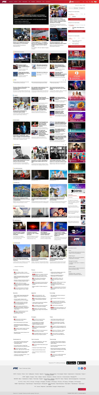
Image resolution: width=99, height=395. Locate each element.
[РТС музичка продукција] (76, 231)
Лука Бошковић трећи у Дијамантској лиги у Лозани (44, 98)
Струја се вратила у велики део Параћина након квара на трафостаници (24, 73)
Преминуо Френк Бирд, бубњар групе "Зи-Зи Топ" (40, 345)
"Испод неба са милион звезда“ (19, 216)
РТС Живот (48, 381)
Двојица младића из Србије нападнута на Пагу (39, 287)
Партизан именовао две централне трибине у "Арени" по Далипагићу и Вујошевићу (39, 327)
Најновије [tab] (70, 194)
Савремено (17, 220)
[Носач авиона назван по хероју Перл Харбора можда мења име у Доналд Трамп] (52, 124)
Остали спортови (66, 376)
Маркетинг (43, 386)
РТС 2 (25, 381)
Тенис (51, 317)
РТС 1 (21, 381)
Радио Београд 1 (21, 383)
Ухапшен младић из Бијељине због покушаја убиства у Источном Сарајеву (21, 300)
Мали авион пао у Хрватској (42, 72)
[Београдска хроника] (76, 96)
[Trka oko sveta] (76, 55)
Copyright (20, 393)
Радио (33, 1)
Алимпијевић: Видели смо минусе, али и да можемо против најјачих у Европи (40, 334)
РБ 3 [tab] (79, 38)
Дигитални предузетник (73, 378)
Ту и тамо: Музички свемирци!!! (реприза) (58, 216)
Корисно (16, 182)
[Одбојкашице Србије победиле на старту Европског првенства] (52, 113)
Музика (30, 378)
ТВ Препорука (18, 168)
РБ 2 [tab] (74, 38)
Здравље (52, 378)
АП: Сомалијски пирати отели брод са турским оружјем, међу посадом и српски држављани (58, 288)
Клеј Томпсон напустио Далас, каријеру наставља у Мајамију (60, 98)
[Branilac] (76, 65)
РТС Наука (37, 381)
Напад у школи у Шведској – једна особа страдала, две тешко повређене (58, 273)
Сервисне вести (71, 373)
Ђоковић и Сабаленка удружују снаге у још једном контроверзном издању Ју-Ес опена (58, 327)
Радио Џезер (81, 383)
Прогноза (71, 8)
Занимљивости (17, 339)
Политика (15, 270)
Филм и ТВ (58, 378)
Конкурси (55, 386)
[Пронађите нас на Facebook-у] (82, 368)
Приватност (15, 393)
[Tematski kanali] (76, 188)
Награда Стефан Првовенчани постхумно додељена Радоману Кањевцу (21, 161)
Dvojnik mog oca (72, 255)
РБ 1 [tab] (70, 38)
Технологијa (53, 339)
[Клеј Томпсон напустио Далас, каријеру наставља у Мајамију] (52, 99)
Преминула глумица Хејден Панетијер (39, 347)
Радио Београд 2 (29, 383)
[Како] (58, 58)
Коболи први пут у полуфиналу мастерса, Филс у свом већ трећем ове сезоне (57, 334)
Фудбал (15, 317)
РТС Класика (54, 381)
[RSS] (92, 1)
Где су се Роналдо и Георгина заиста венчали (39, 352)
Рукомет (44, 376)
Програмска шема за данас (77, 19)
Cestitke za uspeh (72, 266)
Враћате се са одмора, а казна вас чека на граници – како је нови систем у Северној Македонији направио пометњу (40, 275)
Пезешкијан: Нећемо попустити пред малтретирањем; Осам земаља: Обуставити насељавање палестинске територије (61, 74)
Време (65, 373)
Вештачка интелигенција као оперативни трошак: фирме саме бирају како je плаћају (58, 349)
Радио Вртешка (75, 383)
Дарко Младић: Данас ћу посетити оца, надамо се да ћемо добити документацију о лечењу (21, 312)
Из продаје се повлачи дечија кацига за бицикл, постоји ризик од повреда (39, 306)
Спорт (15, 1)
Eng (87, 1)
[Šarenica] (76, 158)
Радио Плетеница (51, 383)
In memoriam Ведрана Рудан (19, 178)
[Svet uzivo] (76, 85)
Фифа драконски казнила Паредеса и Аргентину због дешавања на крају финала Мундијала (21, 325)
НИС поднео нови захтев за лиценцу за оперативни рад (42, 65)
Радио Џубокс (67, 383)
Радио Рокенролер (60, 383)
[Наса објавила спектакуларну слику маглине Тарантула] (47, 226)
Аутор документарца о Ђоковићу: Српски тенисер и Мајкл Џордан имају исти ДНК (58, 323)
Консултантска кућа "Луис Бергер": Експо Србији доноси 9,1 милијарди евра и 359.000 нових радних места (58, 302)
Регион (33, 270)
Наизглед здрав (51, 379)
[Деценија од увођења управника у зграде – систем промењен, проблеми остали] (40, 58)
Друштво (33, 293)
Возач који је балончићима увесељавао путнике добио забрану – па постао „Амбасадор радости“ (60, 138)
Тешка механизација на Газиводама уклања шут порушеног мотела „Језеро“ (21, 289)
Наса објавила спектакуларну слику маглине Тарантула (45, 233)
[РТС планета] (74, 1)
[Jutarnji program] (76, 75)
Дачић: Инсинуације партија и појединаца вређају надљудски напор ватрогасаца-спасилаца (21, 277)
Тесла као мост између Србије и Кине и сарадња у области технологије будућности (60, 234)
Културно (17, 144)
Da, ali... (70, 250)
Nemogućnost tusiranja (73, 261)
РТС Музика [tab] (81, 24)
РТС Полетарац (78, 381)
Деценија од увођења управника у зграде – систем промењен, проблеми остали (39, 60)
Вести (10, 1)
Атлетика (54, 376)
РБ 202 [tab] (83, 38)
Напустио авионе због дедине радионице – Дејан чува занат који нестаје (21, 349)
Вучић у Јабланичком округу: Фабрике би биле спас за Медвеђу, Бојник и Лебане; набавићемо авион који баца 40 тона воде (58, 20)
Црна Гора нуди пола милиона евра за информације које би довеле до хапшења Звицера (40, 283)
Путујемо (41, 378)
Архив (49, 384)
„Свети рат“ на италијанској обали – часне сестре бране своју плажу (21, 355)
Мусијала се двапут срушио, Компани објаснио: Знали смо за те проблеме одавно (21, 329)
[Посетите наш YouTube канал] (85, 368)
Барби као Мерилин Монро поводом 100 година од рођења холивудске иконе (21, 352)
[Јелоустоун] (76, 147)
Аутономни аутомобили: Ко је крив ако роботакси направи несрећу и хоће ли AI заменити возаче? (39, 259)
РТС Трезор (65, 381)
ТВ (29, 1)
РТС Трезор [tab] (76, 24)
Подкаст (83, 373)
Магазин (25, 1)
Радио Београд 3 (37, 383)
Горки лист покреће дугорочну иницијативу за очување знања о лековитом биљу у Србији (39, 198)
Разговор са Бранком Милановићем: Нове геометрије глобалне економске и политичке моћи (21, 88)
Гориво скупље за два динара (57, 305)
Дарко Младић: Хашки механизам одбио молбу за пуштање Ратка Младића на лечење (60, 66)
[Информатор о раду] (76, 241)
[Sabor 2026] (76, 117)
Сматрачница (78, 373)
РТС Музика (71, 381)
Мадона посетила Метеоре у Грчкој (38, 349)
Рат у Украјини (60, 373)
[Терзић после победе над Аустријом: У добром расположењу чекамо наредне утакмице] (52, 106)
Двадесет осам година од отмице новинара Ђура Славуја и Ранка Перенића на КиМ (40, 309)
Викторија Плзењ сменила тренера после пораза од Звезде (21, 333)
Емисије (38, 1)
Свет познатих (35, 339)
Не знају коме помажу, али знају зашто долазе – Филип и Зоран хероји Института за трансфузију (43, 133)
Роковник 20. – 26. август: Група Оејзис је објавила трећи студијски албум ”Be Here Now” (39, 161)
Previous (68, 14)
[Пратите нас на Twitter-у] (79, 368)
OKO (20, 1)
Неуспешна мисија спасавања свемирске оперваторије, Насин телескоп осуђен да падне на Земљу (58, 342)
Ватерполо (49, 376)
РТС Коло (60, 381)
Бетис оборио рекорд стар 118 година (21, 322)
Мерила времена (53, 373)
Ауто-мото (59, 376)
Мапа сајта (82, 389)
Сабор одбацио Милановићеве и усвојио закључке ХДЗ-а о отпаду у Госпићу (39, 279)
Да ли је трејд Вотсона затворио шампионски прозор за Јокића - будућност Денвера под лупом (38, 323)
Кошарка (33, 317)
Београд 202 (44, 383)
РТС (43, 1)
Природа (66, 378)
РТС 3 (28, 381)
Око (15, 80)
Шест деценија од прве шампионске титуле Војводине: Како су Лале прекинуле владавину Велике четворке (39, 88)
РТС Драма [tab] (72, 24)
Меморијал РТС (74, 376)
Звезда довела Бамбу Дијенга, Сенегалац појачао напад (20, 111)
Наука (62, 378)
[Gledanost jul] (76, 106)
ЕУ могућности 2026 (49, 374)
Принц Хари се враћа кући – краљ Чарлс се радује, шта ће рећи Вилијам (21, 136)
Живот (20, 378)
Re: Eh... (70, 271)
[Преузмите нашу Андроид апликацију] (71, 362)
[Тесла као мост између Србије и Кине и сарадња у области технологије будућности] (60, 226)
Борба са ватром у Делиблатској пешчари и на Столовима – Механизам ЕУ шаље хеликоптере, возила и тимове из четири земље (30, 16)
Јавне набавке (49, 386)
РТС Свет (32, 381)
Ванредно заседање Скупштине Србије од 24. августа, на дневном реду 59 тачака (23, 66)
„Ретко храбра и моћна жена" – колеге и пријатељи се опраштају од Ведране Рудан (58, 161)
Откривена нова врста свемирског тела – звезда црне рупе (32, 233)
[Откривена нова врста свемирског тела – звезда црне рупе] (33, 226)
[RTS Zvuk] (76, 137)
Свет (51, 270)
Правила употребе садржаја (28, 393)
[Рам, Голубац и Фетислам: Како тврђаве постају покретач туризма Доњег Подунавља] (52, 131)
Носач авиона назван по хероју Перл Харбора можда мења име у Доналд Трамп (61, 122)
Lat (83, 1)
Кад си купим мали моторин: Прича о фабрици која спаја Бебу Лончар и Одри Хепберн (57, 88)
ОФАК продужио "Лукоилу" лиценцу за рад (58, 299)
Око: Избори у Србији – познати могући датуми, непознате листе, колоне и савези (21, 60)
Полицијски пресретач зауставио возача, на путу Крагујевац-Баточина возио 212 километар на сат (21, 303)
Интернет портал (61, 386)
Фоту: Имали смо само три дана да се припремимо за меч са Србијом (39, 331)
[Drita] (76, 168)
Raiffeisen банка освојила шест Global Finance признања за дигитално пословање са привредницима (21, 198)
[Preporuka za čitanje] (76, 178)
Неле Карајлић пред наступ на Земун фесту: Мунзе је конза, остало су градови (43, 124)
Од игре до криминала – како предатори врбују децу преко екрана (58, 42)
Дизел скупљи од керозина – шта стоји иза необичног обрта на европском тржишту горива (58, 308)
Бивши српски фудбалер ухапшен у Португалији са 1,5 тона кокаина (21, 42)
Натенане (17, 243)
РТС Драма (43, 381)
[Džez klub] (76, 127)
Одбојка (40, 376)
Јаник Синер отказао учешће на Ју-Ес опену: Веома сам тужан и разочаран (57, 320)
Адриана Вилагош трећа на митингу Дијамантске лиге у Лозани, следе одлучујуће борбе (43, 107)
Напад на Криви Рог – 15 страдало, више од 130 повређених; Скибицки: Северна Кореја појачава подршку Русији (39, 44)
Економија (52, 293)
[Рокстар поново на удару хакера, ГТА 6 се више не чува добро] (19, 226)
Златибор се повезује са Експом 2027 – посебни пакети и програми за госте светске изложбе (57, 198)
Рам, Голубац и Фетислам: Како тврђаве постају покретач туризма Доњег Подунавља (60, 131)
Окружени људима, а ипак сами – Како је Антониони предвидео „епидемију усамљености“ (57, 259)
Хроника (15, 293)
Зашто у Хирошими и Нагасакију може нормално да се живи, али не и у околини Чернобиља (21, 259)
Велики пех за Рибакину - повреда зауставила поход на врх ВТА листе (58, 331)
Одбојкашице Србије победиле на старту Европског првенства (59, 112)
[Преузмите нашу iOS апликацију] (81, 362)
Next (84, 14)
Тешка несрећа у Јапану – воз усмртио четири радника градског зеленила (57, 279)
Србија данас (31, 373)
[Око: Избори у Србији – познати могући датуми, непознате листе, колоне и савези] (22, 58)
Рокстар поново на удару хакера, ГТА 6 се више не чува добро (19, 233)
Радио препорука (19, 206)
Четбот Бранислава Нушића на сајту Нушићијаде (57, 352)
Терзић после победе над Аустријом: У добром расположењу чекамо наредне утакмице (60, 106)
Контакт (38, 386)
